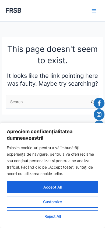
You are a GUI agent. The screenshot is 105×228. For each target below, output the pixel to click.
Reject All (52, 216)
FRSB (13, 10)
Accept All (52, 187)
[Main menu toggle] (94, 10)
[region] (52, 175)
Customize (52, 201)
